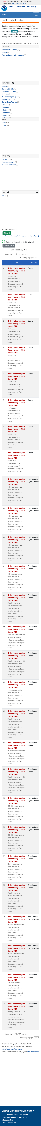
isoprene (5, 115)
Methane (5, 94)
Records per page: (27, 258)
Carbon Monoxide (9, 92)
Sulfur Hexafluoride (9, 102)
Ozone (4, 52)
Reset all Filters (8, 246)
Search (7, 233)
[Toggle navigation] (36, 14)
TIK (3, 196)
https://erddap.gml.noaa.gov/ (12, 1049)
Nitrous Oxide (7, 99)
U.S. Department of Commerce (15, 1115)
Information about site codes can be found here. (21, 236)
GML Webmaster (32, 1052)
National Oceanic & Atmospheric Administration (15, 1118)
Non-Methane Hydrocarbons (13, 55)
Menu (4, 14)
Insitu (4, 125)
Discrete (5, 159)
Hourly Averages (8, 162)
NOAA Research (9, 1123)
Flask (4, 123)
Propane (5, 107)
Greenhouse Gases (9, 50)
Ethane (4, 105)
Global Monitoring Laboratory (22, 6)
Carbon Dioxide (8, 89)
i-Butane (5, 110)
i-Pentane (6, 113)
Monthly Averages (9, 165)
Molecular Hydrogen (10, 97)
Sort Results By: (17, 250)
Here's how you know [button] (19, 3)
